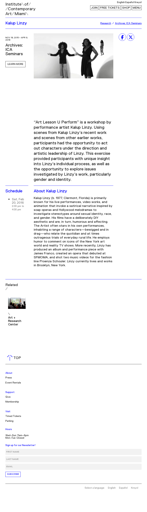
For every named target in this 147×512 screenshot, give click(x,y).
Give (8, 397)
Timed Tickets (13, 416)
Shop (126, 7)
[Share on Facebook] (122, 37)
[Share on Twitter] (130, 37)
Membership (12, 402)
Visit (7, 411)
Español (129, 2)
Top (14, 358)
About (8, 373)
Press (8, 378)
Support (10, 392)
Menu (137, 7)
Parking (9, 421)
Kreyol (138, 2)
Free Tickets (110, 7)
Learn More (15, 64)
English (121, 2)
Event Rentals (13, 383)
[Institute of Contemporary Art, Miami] (10, 7)
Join (94, 7)
